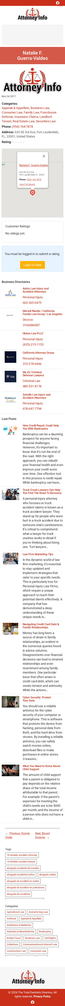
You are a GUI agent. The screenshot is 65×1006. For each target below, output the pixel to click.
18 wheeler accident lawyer (21, 861)
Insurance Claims (26, 117)
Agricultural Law (15, 912)
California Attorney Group (38, 352)
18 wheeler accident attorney (22, 855)
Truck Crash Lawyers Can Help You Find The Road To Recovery (42, 491)
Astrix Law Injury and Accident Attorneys (36, 290)
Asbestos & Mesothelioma (20, 931)
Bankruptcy (45, 931)
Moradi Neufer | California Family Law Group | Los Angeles (42, 313)
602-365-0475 (32, 303)
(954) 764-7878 (22, 126)
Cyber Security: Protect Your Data (37, 699)
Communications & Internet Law (40, 944)
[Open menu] (60, 4)
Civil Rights (50, 938)
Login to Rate (33, 265)
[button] (32, 193)
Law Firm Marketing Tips (38, 554)
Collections (12, 944)
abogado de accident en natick (23, 881)
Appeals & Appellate (15, 108)
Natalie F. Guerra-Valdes (33, 165)
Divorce (28, 319)
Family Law (31, 112)
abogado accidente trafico (21, 874)
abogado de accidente (18, 894)
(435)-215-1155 (33, 344)
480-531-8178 (32, 386)
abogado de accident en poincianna (25, 887)
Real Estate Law (23, 121)
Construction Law (16, 951)
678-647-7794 (32, 408)
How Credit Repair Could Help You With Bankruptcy (41, 427)
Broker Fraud (14, 938)
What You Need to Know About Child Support (41, 768)
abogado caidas (47, 874)
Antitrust (11, 918)
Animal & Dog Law (38, 912)
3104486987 (31, 325)
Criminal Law (32, 381)
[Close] (44, 156)
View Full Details (27, 184)
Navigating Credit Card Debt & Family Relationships (41, 626)
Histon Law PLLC (33, 333)
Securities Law (46, 121)
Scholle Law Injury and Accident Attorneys (37, 396)
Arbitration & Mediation (19, 925)
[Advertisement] (32, 36)
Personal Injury (33, 297)
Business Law (40, 108)
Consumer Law (12, 112)
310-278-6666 (32, 364)
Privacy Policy (42, 996)
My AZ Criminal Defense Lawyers (33, 374)
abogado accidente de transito (23, 868)
